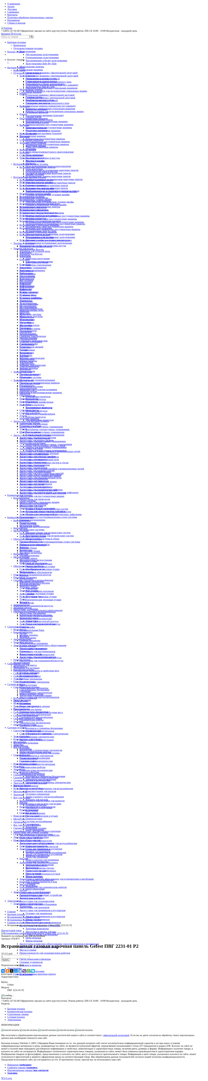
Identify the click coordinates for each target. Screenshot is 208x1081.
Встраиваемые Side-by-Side (40, 237)
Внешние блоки (28, 547)
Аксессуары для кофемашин (34, 454)
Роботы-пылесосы (36, 416)
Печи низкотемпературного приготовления (50, 151)
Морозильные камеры (31, 66)
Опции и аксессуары (24, 681)
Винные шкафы (27, 149)
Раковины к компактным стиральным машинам (50, 108)
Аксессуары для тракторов (34, 907)
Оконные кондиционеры (32, 520)
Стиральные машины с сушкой (42, 100)
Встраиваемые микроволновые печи (38, 213)
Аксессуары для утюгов (31, 484)
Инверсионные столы (30, 654)
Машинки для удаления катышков (38, 389)
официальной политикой (116, 1035)
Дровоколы (19, 822)
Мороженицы (26, 317)
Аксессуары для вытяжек (32, 443)
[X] (11, 971)
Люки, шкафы (26, 594)
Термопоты (25, 347)
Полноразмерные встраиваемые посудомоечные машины (58, 215)
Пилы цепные (20, 700)
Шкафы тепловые (35, 174)
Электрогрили (26, 363)
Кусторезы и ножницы (25, 698)
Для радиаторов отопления (40, 591)
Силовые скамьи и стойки (27, 676)
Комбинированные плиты (39, 119)
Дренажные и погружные (39, 807)
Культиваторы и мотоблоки (27, 739)
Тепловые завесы (28, 558)
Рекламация (13, 20)
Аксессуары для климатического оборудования (39, 645)
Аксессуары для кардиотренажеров (39, 697)
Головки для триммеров (39, 913)
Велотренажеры (27, 637)
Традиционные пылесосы (39, 407)
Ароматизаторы (21, 605)
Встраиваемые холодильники (34, 234)
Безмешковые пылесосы (38, 396)
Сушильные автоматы (30, 155)
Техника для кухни (23, 248)
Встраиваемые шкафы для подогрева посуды (42, 245)
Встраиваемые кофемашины (34, 210)
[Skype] (33, 971)
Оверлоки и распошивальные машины (40, 392)
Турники (18, 721)
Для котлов (31, 588)
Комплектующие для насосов (41, 791)
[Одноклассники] (7, 971)
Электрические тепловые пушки (43, 599)
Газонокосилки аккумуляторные (37, 764)
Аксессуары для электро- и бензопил (38, 862)
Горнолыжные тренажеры (32, 648)
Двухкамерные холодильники (42, 54)
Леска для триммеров (37, 857)
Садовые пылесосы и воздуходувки (31, 780)
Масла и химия (27, 950)
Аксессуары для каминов (32, 613)
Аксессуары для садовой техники (30, 832)
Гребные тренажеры (30, 678)
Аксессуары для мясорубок (33, 467)
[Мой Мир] (16, 971)
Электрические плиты (37, 122)
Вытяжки (24, 106)
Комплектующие (28, 585)
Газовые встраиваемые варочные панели (48, 173)
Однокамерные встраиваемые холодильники (49, 243)
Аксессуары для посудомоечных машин (41, 496)
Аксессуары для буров (31, 838)
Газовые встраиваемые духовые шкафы (46, 204)
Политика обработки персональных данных (30, 17)
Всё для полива (21, 797)
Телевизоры (25, 906)
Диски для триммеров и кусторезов (45, 916)
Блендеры (24, 259)
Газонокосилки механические (36, 770)
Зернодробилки (21, 736)
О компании (13, 3)
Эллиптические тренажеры (33, 643)
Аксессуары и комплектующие (35, 695)
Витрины (24, 152)
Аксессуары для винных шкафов (36, 440)
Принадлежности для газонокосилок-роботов (44, 953)
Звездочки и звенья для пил (41, 931)
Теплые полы (26, 572)
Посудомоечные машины (32, 136)
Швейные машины (29, 418)
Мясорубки (25, 322)
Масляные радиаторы (30, 552)
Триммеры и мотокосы (31, 725)
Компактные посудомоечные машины (45, 139)
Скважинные (32, 824)
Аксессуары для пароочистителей (37, 470)
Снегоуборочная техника (26, 687)
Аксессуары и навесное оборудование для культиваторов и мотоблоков (56, 879)
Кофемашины (26, 287)
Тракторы (18, 794)
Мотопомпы (20, 791)
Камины (23, 547)
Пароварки (25, 328)
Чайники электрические (32, 358)
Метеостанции (21, 531)
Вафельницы (26, 273)
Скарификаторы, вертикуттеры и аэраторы (35, 777)
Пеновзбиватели (28, 330)
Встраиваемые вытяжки (31, 196)
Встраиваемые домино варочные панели (48, 176)
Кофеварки (25, 284)
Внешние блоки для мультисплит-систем (47, 509)
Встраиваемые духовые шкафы (35, 199)
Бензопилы (25, 703)
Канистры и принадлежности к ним (38, 881)
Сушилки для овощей (31, 346)
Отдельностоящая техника (28, 48)
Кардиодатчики (28, 685)
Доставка (12, 9)
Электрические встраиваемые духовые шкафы (50, 202)
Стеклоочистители (29, 410)
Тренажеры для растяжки (26, 668)
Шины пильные (34, 940)
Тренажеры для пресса (25, 665)
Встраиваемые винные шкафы (35, 193)
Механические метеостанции (34, 533)
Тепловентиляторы (29, 555)
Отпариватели (26, 385)
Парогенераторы (28, 388)
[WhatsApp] (28, 971)
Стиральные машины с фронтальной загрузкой (52, 72)
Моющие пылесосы (36, 399)
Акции (10, 6)
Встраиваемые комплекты (33, 207)
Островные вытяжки (36, 130)
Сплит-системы (27, 500)
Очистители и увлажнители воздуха (33, 605)
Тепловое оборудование (31, 158)
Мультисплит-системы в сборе (42, 538)
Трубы (22, 599)
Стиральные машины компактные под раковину (51, 106)
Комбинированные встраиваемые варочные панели (54, 179)
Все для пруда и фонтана (26, 772)
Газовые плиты (33, 117)
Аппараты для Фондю (30, 254)
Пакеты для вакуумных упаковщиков (46, 447)
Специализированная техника (29, 775)
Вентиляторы (20, 528)
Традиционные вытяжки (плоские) (45, 115)
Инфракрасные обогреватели (35, 572)
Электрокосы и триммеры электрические (48, 782)
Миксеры (24, 311)
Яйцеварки (25, 369)
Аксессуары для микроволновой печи (39, 459)
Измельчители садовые (25, 764)
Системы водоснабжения (39, 821)
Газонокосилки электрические (35, 714)
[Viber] (24, 971)
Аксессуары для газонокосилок (36, 901)
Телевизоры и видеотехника (28, 903)
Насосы (23, 802)
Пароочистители (28, 391)
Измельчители (26, 278)
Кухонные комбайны (30, 298)
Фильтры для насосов (37, 799)
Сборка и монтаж (16, 23)
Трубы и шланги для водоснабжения (45, 796)
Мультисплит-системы (31, 529)
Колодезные (32, 810)
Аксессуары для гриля (31, 448)
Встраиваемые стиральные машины (38, 232)
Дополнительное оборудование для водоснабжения (46, 788)
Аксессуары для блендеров (33, 424)
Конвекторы (25, 550)
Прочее (23, 890)
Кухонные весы (27, 295)
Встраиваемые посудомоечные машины (40, 221)
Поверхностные (34, 818)
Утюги (22, 415)
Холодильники (27, 51)
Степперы (24, 651)
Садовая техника (16, 727)
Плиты (23, 114)
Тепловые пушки (28, 561)
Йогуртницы (26, 281)
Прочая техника (27, 333)
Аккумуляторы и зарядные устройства (39, 835)
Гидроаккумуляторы (36, 805)
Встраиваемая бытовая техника (29, 177)
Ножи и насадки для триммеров (42, 859)
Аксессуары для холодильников (36, 487)
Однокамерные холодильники (42, 57)
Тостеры (23, 350)
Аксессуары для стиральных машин (38, 481)
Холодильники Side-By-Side (41, 63)
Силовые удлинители (31, 962)
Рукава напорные (28, 758)
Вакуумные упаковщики (32, 267)
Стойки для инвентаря (25, 673)
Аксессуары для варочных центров (37, 437)
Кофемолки (25, 289)
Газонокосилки (21, 709)
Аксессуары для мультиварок (34, 465)
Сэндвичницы (26, 344)
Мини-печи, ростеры (30, 314)
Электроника (14, 968)
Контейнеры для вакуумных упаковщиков (49, 444)
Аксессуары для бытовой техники (31, 421)
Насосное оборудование (25, 785)
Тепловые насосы (22, 607)
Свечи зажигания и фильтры (35, 959)
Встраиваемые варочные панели (36, 180)
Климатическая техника (19, 495)
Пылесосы (25, 404)
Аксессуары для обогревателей (35, 618)
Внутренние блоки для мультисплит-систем (50, 535)
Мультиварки (26, 319)
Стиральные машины (31, 69)
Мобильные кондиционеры (33, 503)
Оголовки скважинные (38, 794)
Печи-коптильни (34, 169)
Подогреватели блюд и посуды (42, 171)
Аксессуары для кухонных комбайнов (39, 457)
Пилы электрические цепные (34, 706)
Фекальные (31, 827)
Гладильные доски (29, 374)
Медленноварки (27, 306)
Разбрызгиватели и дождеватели (36, 755)
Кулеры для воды (28, 292)
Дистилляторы (27, 276)
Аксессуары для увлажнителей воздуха (41, 660)
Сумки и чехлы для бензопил (41, 870)
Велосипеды (19, 629)
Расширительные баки (31, 630)
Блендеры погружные (38, 258)
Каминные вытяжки (36, 128)
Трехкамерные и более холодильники (46, 60)
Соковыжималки (28, 339)
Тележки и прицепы (30, 965)
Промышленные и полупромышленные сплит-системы (49, 541)
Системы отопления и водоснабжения (33, 580)
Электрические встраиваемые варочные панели (52, 170)
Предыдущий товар (11, 930)
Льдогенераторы (28, 303)
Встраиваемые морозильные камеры (38, 215)
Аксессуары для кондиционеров (37, 651)
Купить (5, 960)
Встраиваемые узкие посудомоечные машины (51, 218)
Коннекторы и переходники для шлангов (40, 750)
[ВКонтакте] (3, 971)
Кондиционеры (21, 498)
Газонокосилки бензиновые (33, 711)
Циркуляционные (35, 889)
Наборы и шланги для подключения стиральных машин (56, 91)
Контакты (12, 14)
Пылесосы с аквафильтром (40, 413)
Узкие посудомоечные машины (42, 147)
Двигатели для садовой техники (30, 783)
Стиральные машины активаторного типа (47, 103)
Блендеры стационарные (38, 265)
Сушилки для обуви (29, 413)
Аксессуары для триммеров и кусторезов (42, 910)
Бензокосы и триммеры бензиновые (44, 728)
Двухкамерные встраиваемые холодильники (50, 234)
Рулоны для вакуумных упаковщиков (45, 435)
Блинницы (25, 264)
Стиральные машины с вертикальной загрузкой (52, 75)
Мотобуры (19, 819)
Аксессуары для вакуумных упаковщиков (41, 426)
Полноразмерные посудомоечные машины (49, 124)
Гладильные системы (30, 377)
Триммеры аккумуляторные (40, 731)
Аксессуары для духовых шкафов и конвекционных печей (51, 468)
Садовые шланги (28, 761)
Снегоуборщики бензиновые (34, 690)
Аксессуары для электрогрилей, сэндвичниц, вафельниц (48, 492)
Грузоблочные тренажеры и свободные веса (36, 670)
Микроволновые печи (31, 310)
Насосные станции (35, 813)
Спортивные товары (18, 626)
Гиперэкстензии (21, 659)
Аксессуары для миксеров (33, 462)
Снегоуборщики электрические (36, 736)
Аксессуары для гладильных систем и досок (42, 446)
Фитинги (24, 602)
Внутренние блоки (29, 525)
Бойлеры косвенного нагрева (34, 583)
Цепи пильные (33, 937)
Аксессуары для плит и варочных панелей (41, 473)
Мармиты (31, 163)
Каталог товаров (16, 51)
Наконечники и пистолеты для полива (39, 753)
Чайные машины (28, 361)
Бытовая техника (16, 42)
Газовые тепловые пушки (40, 593)
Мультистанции (21, 662)
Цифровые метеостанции (32, 536)
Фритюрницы (26, 352)
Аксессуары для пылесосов (34, 499)
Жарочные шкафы (35, 160)
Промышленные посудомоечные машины (49, 127)
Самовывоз (13, 12)
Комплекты (19, 45)
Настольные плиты (29, 325)
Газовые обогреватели (31, 541)
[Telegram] (20, 971)
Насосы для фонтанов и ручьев (43, 873)
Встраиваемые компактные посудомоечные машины (53, 229)
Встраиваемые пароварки (32, 218)
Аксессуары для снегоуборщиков (36, 843)
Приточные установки (25, 577)
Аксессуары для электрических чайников (41, 489)
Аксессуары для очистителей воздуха (38, 621)
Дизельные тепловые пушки (40, 566)
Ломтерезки (25, 300)
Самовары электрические (32, 336)
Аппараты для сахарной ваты (34, 251)
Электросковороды (29, 366)
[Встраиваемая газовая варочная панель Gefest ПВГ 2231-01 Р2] (34, 933)
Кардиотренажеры (23, 632)
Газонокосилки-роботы (32, 767)
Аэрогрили (25, 256)
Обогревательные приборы (27, 539)
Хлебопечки (25, 355)
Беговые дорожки (28, 635)
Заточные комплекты (37, 928)
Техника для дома (22, 372)
